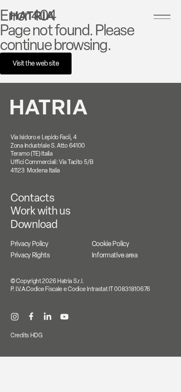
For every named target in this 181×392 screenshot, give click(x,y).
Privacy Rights (30, 255)
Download (34, 224)
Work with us (40, 210)
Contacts (33, 197)
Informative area (115, 255)
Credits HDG (27, 335)
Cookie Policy (110, 244)
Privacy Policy (29, 244)
